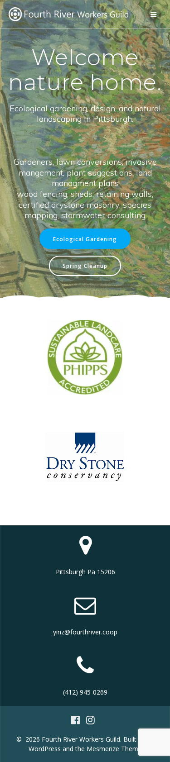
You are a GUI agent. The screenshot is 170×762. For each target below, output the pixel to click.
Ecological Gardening (85, 239)
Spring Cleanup (85, 265)
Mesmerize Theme (114, 748)
